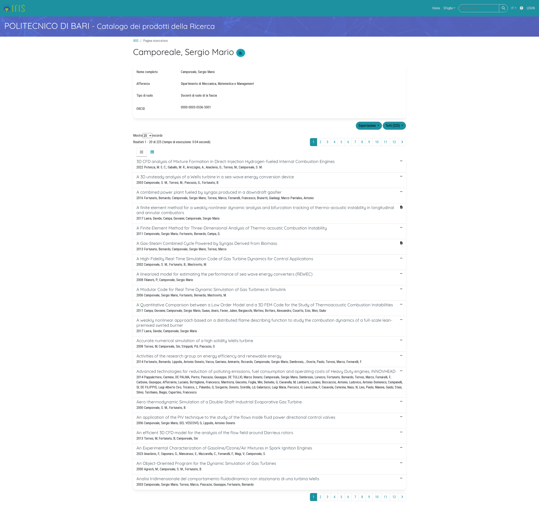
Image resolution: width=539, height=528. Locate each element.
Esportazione (368, 126)
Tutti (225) (393, 126)
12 (394, 142)
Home (436, 8)
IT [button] (512, 8)
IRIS (136, 41)
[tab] (141, 152)
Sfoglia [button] (448, 8)
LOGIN (531, 8)
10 (377, 142)
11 (385, 142)
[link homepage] (15, 8)
